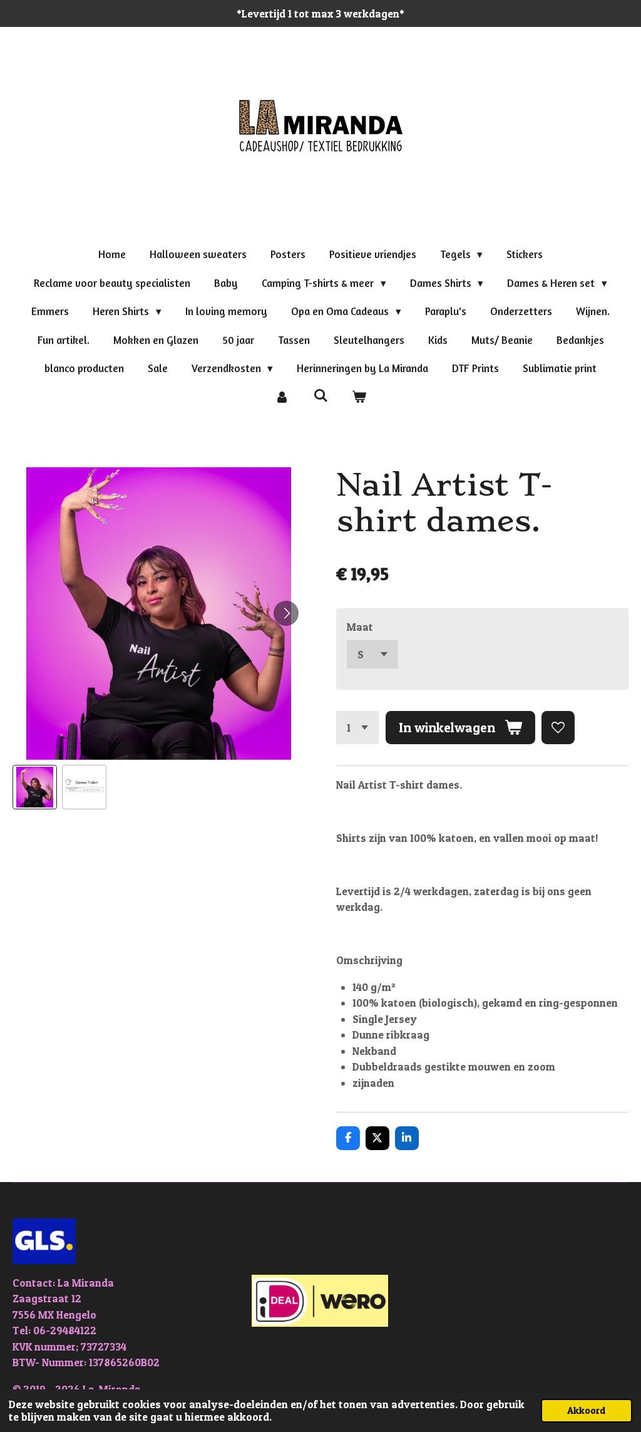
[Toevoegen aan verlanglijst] (558, 727)
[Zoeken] (320, 395)
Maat (360, 626)
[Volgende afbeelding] (286, 613)
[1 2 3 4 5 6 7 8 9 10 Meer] (357, 727)
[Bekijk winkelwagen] (359, 397)
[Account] (281, 397)
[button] (35, 787)
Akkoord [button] (586, 1410)
